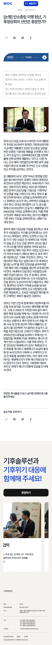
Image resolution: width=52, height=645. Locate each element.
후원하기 (33, 3)
